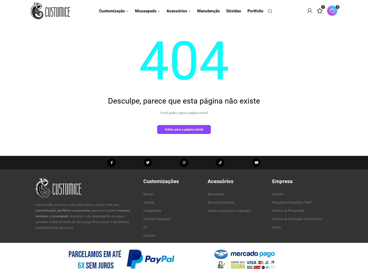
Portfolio (255, 11)
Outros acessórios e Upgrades (229, 211)
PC (145, 227)
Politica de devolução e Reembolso (297, 219)
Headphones (152, 211)
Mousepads (146, 11)
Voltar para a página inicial (184, 129)
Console (149, 236)
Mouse (148, 194)
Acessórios (177, 11)
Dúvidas (233, 11)
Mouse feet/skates (221, 202)
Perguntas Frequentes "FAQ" (292, 202)
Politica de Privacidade (288, 211)
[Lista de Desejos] (320, 12)
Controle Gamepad (156, 219)
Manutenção (208, 11)
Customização (112, 11)
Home (276, 227)
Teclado (149, 202)
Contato (278, 194)
